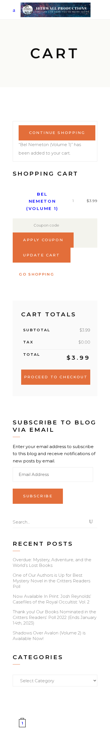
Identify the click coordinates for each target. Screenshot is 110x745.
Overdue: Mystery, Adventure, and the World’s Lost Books (52, 562)
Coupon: (20, 225)
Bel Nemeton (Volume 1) (42, 201)
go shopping (36, 274)
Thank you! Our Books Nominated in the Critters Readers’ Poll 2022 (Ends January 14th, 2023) (54, 617)
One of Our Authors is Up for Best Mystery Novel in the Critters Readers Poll (51, 580)
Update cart (41, 255)
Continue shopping (57, 132)
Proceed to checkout (55, 377)
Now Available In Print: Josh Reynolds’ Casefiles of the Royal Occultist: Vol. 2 (52, 599)
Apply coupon (43, 240)
